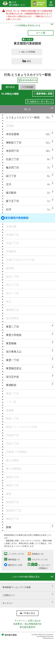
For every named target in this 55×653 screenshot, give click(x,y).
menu (51, 3)
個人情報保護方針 (33, 624)
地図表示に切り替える (40, 101)
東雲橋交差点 (14, 368)
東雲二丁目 (12, 326)
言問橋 (10, 125)
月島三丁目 (12, 443)
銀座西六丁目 (14, 510)
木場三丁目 (12, 243)
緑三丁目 (11, 176)
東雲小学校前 (14, 335)
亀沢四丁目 (12, 167)
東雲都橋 (11, 343)
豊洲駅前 (11, 385)
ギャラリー (27, 602)
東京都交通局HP (27, 627)
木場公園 (11, 226)
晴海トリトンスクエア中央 (21, 427)
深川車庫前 (12, 318)
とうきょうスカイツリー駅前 (23, 117)
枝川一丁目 (12, 293)
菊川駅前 (11, 192)
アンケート (19, 620)
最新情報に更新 (44, 93)
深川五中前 (12, 376)
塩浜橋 (10, 268)
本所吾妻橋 (12, 134)
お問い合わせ (34, 620)
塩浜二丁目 (12, 276)
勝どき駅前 (12, 460)
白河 (8, 209)
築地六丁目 (12, 477)
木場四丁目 (12, 234)
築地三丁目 (12, 485)
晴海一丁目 (12, 418)
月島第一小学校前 (16, 452)
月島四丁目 (12, 435)
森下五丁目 (12, 201)
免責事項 (17, 624)
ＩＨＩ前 (11, 401)
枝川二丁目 (12, 284)
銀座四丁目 (12, 502)
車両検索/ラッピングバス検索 (27, 586)
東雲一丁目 (12, 360)
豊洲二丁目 (12, 393)
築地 (8, 493)
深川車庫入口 (14, 351)
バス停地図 (27, 87)
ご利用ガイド (27, 594)
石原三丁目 (12, 159)
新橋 (8, 527)
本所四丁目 (12, 150)
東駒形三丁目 (14, 142)
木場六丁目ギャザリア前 (20, 259)
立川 (8, 184)
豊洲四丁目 (12, 310)
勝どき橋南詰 (14, 468)
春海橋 (10, 410)
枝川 (8, 301)
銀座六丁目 (12, 518)
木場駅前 (11, 251)
